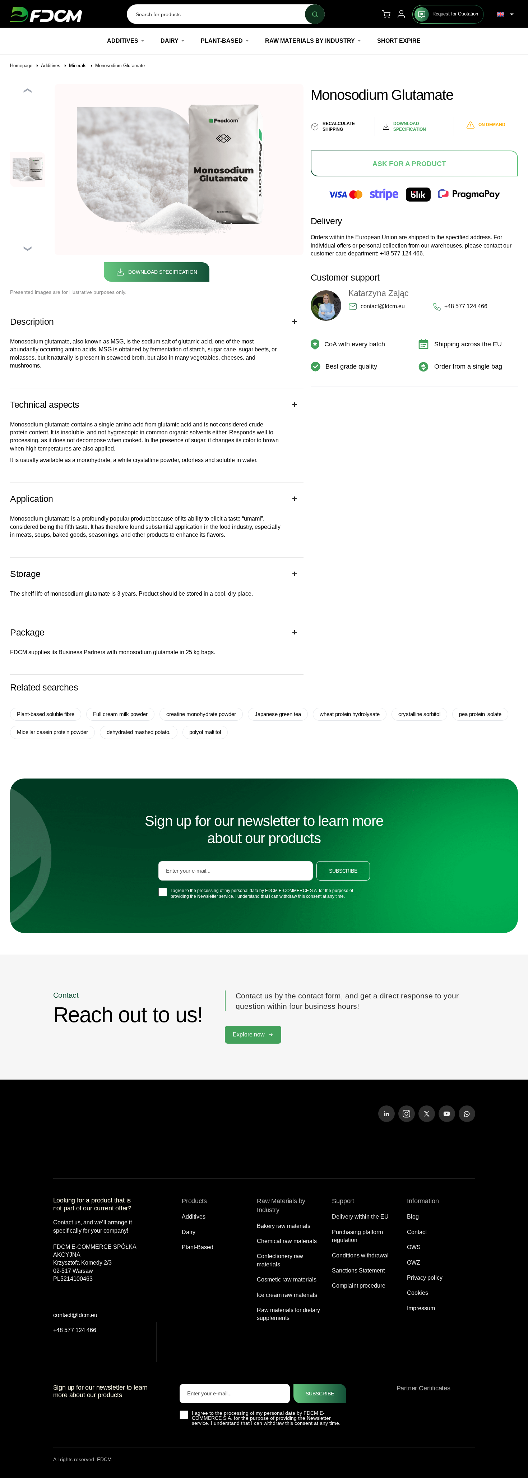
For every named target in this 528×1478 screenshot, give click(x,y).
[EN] (505, 14)
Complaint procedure (358, 1286)
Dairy (170, 41)
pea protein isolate (480, 714)
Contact (417, 1232)
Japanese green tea (278, 714)
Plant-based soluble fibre (45, 714)
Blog (413, 1217)
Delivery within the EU (360, 1217)
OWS (414, 1247)
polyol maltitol (205, 732)
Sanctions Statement (358, 1270)
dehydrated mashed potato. (139, 732)
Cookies (417, 1293)
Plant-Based (222, 41)
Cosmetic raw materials (286, 1279)
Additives (122, 41)
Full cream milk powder (120, 714)
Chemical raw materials (287, 1241)
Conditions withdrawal (360, 1255)
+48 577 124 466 (401, 254)
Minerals (78, 65)
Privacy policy (425, 1278)
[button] (253, 1035)
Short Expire (399, 41)
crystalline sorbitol (419, 714)
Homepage (21, 65)
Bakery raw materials (283, 1226)
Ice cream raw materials (287, 1295)
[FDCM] (46, 14)
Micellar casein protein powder (52, 732)
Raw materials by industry (310, 41)
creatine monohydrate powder (201, 714)
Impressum (421, 1308)
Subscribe (343, 871)
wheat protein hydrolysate (350, 714)
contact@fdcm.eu (383, 307)
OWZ (413, 1263)
